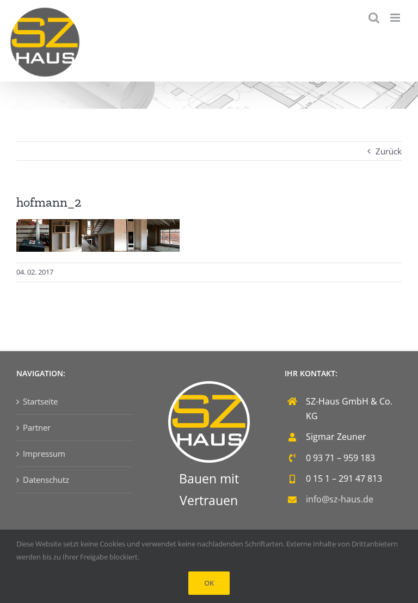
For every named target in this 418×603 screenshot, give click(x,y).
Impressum (44, 453)
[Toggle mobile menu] (396, 17)
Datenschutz (46, 479)
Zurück (389, 151)
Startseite (40, 401)
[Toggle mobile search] (373, 17)
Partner (37, 427)
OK (209, 583)
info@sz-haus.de (339, 499)
